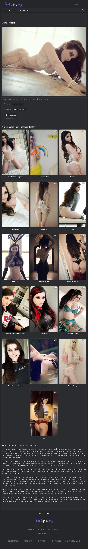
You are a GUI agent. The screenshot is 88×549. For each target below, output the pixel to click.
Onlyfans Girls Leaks (72, 541)
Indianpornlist (56, 541)
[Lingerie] (44, 204)
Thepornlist (28, 541)
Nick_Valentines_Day (20, 109)
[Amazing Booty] (72, 257)
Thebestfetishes (13, 541)
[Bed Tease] (15, 204)
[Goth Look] (44, 309)
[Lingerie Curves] (72, 309)
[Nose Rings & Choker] (15, 361)
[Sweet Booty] (72, 361)
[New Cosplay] (44, 152)
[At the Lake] (44, 361)
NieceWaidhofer (18, 104)
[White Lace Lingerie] (15, 152)
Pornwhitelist (41, 541)
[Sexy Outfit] (15, 257)
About (39, 514)
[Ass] (72, 204)
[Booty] (72, 152)
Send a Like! (12, 115)
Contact (48, 514)
